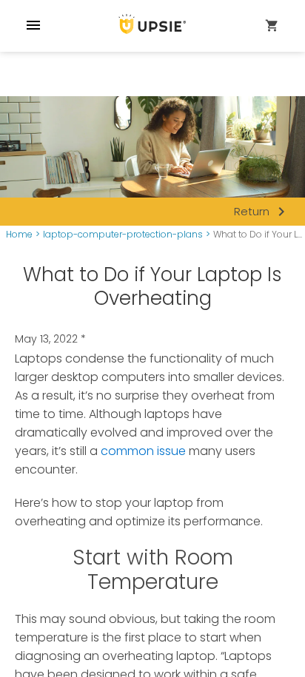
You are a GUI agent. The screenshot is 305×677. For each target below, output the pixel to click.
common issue (143, 450)
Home (19, 234)
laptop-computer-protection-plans (123, 234)
